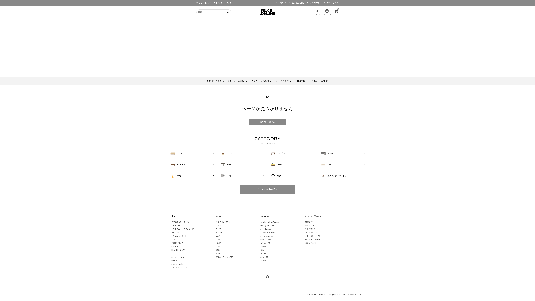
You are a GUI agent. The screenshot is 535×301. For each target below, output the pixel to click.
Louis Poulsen (177, 257)
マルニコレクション (179, 236)
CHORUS (175, 247)
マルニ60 (175, 233)
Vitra (173, 254)
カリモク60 (175, 225)
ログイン (283, 3)
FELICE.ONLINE (320, 295)
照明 (218, 247)
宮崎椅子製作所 (178, 243)
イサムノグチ (265, 243)
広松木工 (175, 240)
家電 (218, 250)
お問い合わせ (333, 3)
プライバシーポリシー (314, 236)
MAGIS (174, 261)
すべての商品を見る (267, 189)
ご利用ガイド (315, 3)
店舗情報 (301, 81)
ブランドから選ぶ (214, 81)
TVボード (220, 236)
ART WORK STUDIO (179, 268)
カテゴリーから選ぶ (236, 81)
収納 (218, 240)
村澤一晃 (264, 257)
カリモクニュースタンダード (182, 229)
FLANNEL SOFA (178, 250)
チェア (218, 229)
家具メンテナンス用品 (225, 257)
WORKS (324, 81)
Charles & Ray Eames (269, 222)
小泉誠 (263, 261)
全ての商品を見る (223, 222)
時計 (218, 254)
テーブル (219, 233)
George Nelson (267, 225)
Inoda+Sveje (265, 240)
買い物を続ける (267, 122)
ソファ (218, 225)
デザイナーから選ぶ (260, 81)
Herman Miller (177, 264)
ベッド (218, 243)
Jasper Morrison (267, 233)
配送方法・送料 (311, 229)
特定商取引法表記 (312, 240)
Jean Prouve (265, 229)
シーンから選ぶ (282, 81)
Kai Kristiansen (267, 236)
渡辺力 (263, 250)
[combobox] (210, 12)
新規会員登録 (298, 3)
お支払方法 (309, 225)
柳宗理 (263, 254)
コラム (314, 81)
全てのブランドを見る (180, 222)
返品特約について (312, 233)
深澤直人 (264, 247)
